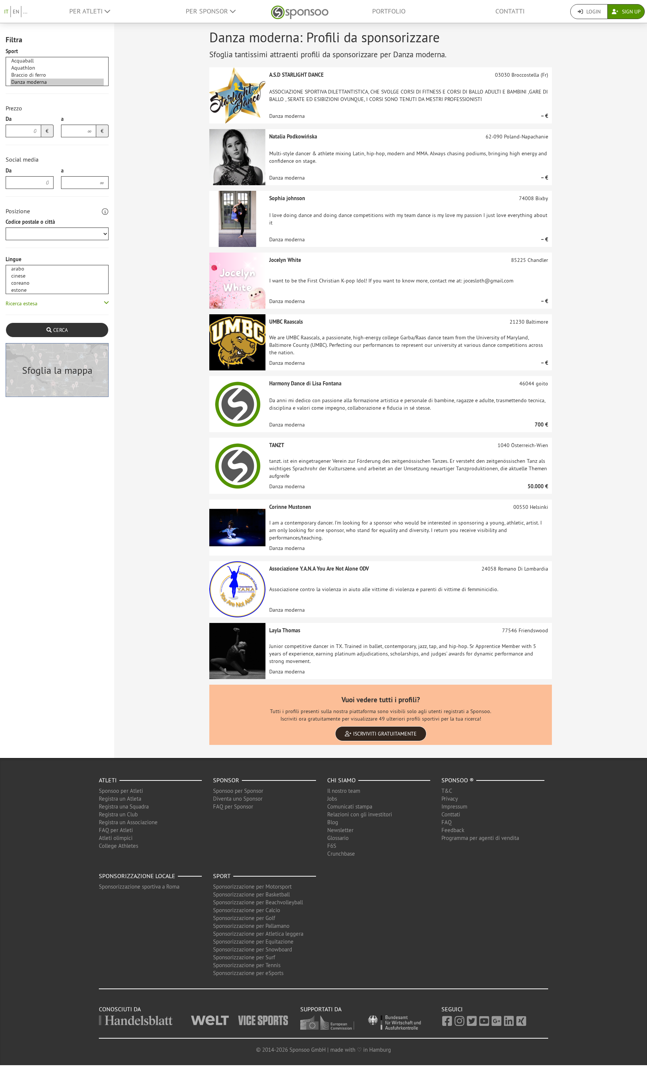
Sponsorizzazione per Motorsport (252, 886)
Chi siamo (341, 780)
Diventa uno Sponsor (237, 798)
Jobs (332, 798)
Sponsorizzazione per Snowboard (252, 949)
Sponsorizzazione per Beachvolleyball (258, 902)
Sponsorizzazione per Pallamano (251, 925)
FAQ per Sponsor (233, 806)
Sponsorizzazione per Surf (244, 957)
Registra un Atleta (120, 798)
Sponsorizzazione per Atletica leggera (258, 933)
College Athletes (118, 845)
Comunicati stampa (349, 806)
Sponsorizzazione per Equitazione (253, 941)
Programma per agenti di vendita (480, 837)
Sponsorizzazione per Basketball (251, 894)
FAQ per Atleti (116, 830)
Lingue (13, 259)
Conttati (450, 814)
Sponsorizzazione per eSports (248, 973)
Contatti (510, 11)
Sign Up (630, 11)
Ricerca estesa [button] (21, 303)
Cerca (60, 330)
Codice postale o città (30, 221)
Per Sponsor (208, 11)
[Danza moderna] (57, 82)
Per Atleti (86, 11)
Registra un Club (118, 814)
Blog (332, 822)
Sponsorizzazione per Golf (244, 918)
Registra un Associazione (128, 822)
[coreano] (57, 283)
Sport (12, 51)
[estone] (57, 290)
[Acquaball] (57, 60)
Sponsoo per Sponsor (238, 790)
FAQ (446, 822)
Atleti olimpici (116, 837)
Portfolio (388, 11)
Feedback (452, 830)
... (25, 11)
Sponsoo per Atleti (121, 790)
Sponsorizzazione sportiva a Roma (139, 886)
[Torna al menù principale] (299, 11)
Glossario (338, 837)
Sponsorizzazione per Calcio (246, 910)
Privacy (449, 798)
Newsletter (340, 830)
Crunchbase (341, 853)
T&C (446, 790)
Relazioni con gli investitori (359, 814)
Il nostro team (343, 790)
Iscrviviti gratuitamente (384, 733)
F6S (331, 845)
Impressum (454, 806)
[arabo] (57, 268)
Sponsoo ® (457, 780)
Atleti (108, 780)
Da (9, 119)
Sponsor (226, 780)
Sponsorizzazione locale (137, 876)
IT (6, 11)
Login (593, 11)
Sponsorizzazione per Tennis (246, 965)
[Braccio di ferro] (57, 75)
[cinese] (57, 275)
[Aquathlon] (57, 67)
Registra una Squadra (124, 806)
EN (16, 11)
